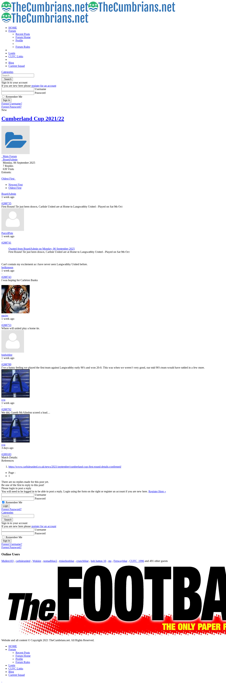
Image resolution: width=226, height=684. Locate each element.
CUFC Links (15, 56)
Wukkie (36, 560)
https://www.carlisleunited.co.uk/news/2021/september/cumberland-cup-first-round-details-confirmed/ (64, 466)
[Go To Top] (1, 680)
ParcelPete (7, 233)
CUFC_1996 (136, 560)
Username (40, 89)
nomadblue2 (50, 560)
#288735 (6, 203)
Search (7, 79)
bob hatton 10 (98, 560)
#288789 (6, 364)
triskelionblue (66, 560)
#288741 (6, 242)
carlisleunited (23, 560)
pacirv (4, 315)
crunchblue (82, 560)
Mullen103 (7, 560)
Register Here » (157, 491)
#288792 (6, 409)
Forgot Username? (11, 103)
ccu (3, 399)
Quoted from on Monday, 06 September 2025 (41, 248)
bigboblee (6, 354)
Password (40, 92)
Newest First (15, 184)
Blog (11, 62)
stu (109, 560)
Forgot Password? (11, 106)
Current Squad (16, 65)
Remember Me (14, 96)
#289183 (6, 454)
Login (11, 53)
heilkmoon (7, 267)
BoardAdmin (8, 193)
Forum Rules (23, 46)
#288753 (6, 325)
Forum (12, 30)
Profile (19, 40)
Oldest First (14, 187)
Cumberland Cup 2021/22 (32, 118)
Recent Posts (23, 34)
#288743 (6, 276)
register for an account (43, 85)
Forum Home (23, 37)
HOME (12, 27)
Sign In (6, 100)
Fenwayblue (120, 560)
